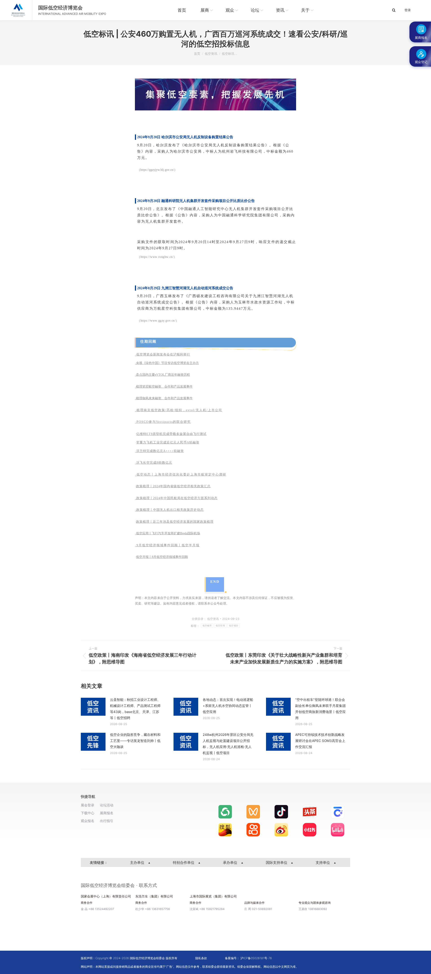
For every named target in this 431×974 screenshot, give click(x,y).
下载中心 (87, 813)
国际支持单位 (277, 862)
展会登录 (87, 805)
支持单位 (323, 862)
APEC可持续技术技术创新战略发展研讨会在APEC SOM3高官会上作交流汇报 (320, 741)
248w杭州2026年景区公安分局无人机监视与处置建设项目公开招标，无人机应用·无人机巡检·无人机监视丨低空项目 (228, 744)
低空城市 (207, 625)
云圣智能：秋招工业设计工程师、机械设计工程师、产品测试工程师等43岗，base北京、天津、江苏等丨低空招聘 (135, 709)
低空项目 (233, 625)
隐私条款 (201, 958)
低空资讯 (213, 619)
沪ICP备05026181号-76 (256, 958)
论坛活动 (106, 805)
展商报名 (106, 813)
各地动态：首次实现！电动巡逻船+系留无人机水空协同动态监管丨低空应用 (228, 706)
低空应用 (220, 625)
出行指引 (106, 821)
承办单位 (230, 862)
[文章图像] (93, 707)
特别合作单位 (184, 862)
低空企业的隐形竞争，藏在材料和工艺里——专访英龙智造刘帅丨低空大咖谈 (135, 741)
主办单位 (137, 862)
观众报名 (87, 821)
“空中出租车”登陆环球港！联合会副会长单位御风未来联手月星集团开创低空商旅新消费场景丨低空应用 (320, 709)
